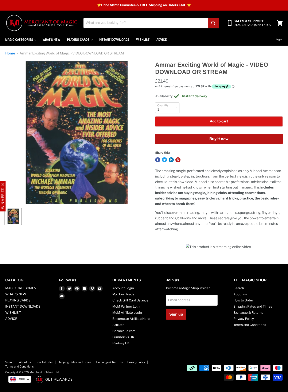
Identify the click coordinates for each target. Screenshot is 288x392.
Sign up (176, 314)
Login (279, 39)
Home (10, 53)
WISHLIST (142, 39)
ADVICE (161, 39)
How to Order (243, 300)
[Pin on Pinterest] (177, 159)
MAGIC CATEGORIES (19, 39)
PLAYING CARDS (78, 39)
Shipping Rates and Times (252, 306)
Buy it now (219, 139)
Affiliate (118, 325)
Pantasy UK (121, 343)
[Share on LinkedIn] (171, 159)
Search (238, 288)
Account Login (123, 288)
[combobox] (145, 23)
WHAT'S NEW (51, 39)
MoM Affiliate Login (127, 313)
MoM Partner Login (126, 306)
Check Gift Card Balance (130, 300)
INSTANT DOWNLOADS (114, 39)
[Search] (213, 23)
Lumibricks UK (123, 337)
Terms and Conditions (249, 325)
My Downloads (123, 294)
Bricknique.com (124, 331)
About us (240, 294)
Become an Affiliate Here (131, 319)
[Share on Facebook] (157, 159)
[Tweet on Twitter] (164, 159)
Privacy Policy (243, 319)
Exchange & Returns (248, 313)
